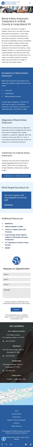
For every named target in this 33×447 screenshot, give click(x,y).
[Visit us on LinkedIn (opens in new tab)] (11, 444)
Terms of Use (24, 437)
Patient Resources (16, 426)
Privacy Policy (11, 303)
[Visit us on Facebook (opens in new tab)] (2, 444)
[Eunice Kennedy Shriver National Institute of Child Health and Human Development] (16, 237)
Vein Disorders (16, 417)
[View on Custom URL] (16, 394)
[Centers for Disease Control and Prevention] (16, 230)
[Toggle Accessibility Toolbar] (4, 439)
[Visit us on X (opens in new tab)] (6, 444)
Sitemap (16, 439)
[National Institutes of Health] (12, 226)
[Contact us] (31, 444)
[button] (16, 176)
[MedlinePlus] (7, 223)
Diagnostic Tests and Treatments (16, 420)
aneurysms (10, 163)
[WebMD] (6, 248)
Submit (16, 309)
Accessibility (7, 437)
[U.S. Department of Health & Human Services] (16, 243)
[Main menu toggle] (30, 3)
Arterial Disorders (16, 414)
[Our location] (26, 444)
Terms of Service (21, 303)
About (16, 411)
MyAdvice (24, 433)
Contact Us (16, 423)
